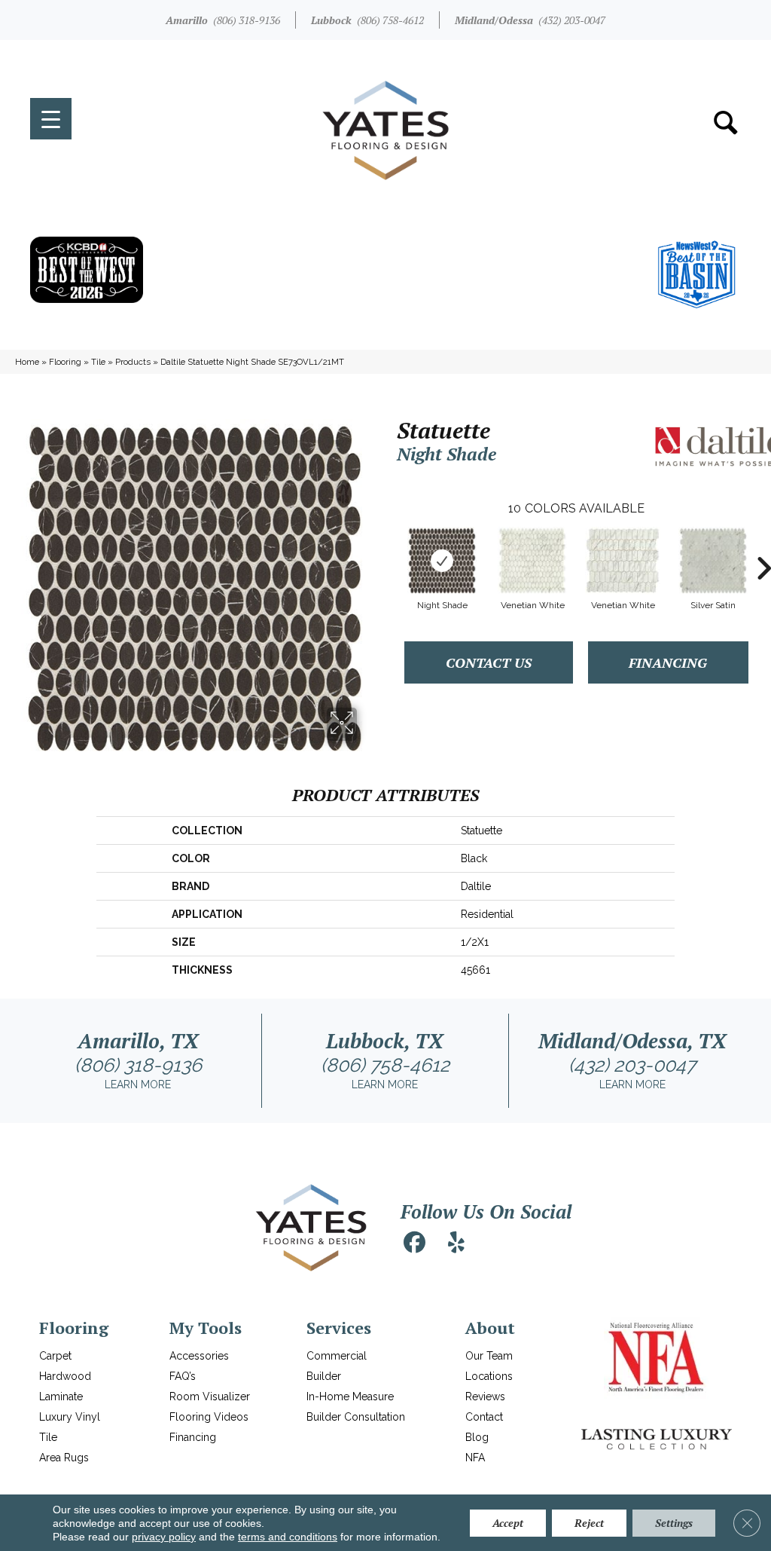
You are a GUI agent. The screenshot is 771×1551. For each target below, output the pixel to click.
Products (133, 361)
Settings (674, 1523)
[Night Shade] (442, 560)
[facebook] (414, 1242)
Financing (668, 662)
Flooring (65, 361)
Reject (589, 1523)
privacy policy (164, 1537)
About (490, 1327)
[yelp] (456, 1242)
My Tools (205, 1327)
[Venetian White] (532, 560)
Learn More (138, 1084)
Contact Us (489, 662)
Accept (507, 1523)
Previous (389, 545)
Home (27, 361)
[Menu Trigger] (51, 118)
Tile (98, 361)
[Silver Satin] (713, 560)
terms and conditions (287, 1537)
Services (338, 1327)
